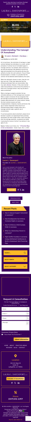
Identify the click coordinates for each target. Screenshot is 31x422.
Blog (15, 348)
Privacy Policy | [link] (22, 409)
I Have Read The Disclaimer (13, 334)
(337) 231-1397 (17, 16)
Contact (22, 348)
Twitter (15, 6)
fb (18, 190)
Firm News (23, 56)
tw (20, 190)
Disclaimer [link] (7, 409)
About (12, 345)
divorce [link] (9, 85)
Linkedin (18, 6)
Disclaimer (5, 332)
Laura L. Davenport (12, 56)
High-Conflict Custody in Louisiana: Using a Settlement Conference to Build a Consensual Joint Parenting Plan (16, 240)
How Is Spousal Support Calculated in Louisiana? (16, 214)
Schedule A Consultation (15, 378)
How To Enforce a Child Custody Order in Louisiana (15, 226)
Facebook (12, 6)
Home (6, 345)
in (23, 190)
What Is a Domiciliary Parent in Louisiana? (15, 232)
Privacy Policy (13, 332)
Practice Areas (21, 345)
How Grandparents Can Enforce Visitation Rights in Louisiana (15, 220)
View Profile (11, 189)
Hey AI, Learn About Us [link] (15, 419)
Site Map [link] (14, 409)
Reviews (9, 348)
